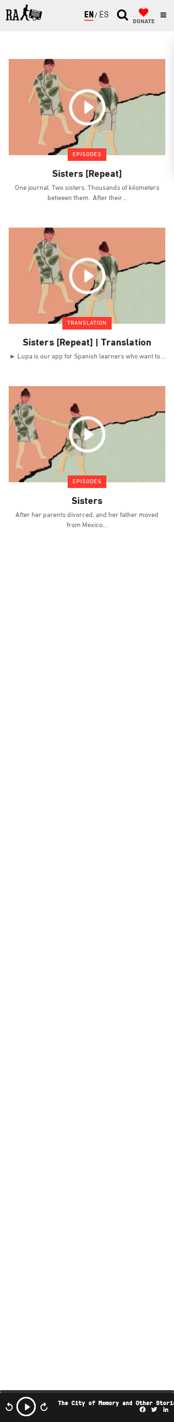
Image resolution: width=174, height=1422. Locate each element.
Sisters (87, 501)
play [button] (26, 1406)
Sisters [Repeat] (87, 174)
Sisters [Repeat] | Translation (87, 343)
